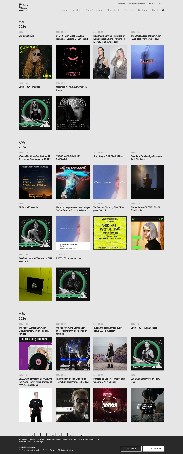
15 (64, 435)
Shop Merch (113, 10)
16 (70, 435)
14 (59, 435)
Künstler (76, 10)
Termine (128, 10)
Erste (21, 436)
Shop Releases (94, 10)
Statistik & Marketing (68, 450)
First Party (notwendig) (30, 450)
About (155, 10)
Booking (142, 10)
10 (32, 435)
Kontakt (151, 4)
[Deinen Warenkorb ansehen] (161, 11)
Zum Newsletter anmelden (137, 4)
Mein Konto (121, 4)
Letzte (80, 436)
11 (37, 435)
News (64, 10)
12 (43, 435)
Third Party (50, 450)
